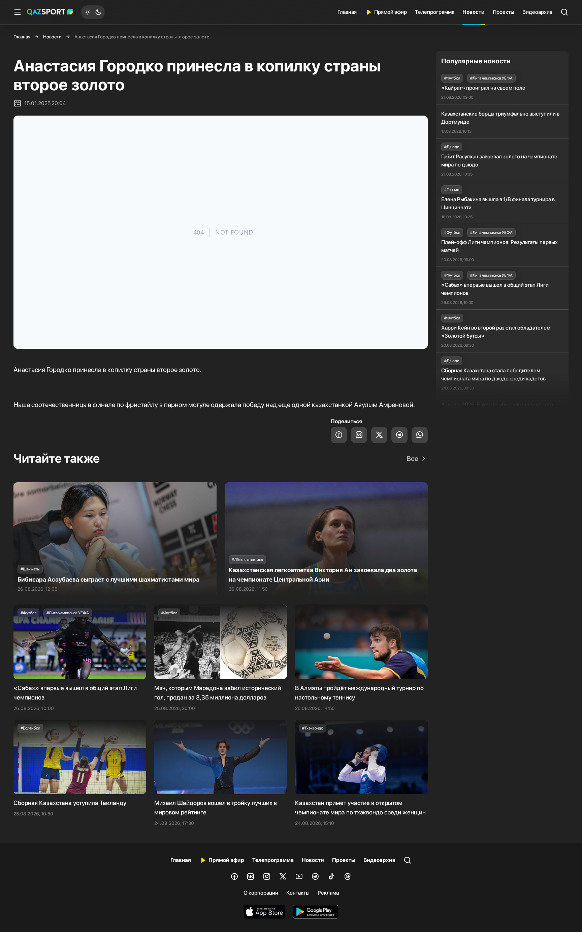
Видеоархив (537, 12)
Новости (473, 12)
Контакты (298, 893)
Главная (347, 12)
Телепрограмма (434, 12)
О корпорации (261, 893)
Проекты (503, 12)
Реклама (328, 893)
